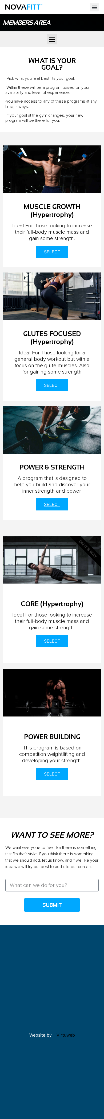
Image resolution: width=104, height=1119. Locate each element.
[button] (94, 7)
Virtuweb (66, 1035)
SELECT (52, 251)
